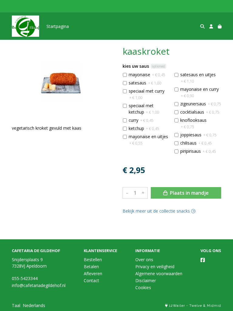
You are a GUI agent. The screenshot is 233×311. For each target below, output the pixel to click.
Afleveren (93, 273)
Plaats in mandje (189, 193)
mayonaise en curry (199, 92)
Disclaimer (145, 280)
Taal (16, 305)
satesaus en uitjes (198, 78)
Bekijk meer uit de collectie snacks (157, 211)
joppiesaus (198, 135)
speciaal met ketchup (144, 109)
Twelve (195, 306)
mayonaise (147, 74)
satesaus (145, 83)
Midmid (214, 306)
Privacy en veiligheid (154, 266)
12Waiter (177, 306)
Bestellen (93, 259)
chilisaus (196, 143)
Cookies (143, 287)
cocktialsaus (199, 112)
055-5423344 (25, 278)
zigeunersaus (200, 104)
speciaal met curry (146, 94)
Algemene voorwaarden (158, 273)
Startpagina (57, 26)
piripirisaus (198, 151)
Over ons (144, 259)
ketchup (144, 128)
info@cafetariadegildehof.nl (39, 285)
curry (141, 120)
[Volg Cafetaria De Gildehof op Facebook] (203, 260)
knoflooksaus (193, 123)
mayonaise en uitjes (148, 140)
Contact (91, 280)
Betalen (91, 266)
